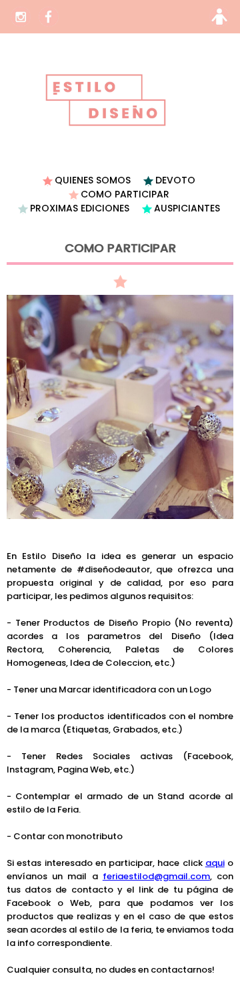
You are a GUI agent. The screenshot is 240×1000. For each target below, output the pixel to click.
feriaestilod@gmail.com (156, 876)
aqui (215, 863)
